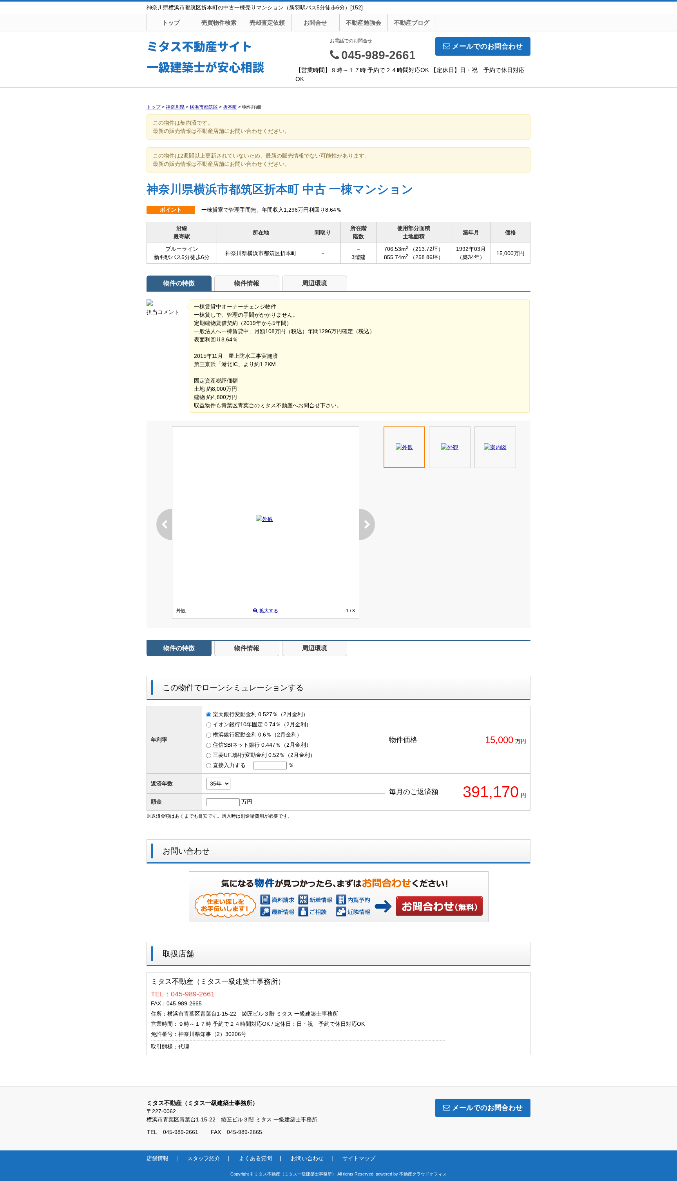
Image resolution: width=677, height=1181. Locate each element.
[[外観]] (264, 519)
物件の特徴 (179, 283)
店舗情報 (157, 1158)
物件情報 (246, 283)
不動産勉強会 (363, 22)
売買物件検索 (219, 22)
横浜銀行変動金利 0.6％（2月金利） (257, 734)
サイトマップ (358, 1158)
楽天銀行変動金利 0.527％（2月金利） (260, 714)
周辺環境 (314, 283)
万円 (246, 801)
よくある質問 (255, 1158)
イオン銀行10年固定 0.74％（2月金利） (262, 724)
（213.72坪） (426, 249)
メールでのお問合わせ (487, 46)
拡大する (268, 610)
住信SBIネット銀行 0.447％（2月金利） (262, 745)
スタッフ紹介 (203, 1158)
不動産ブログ (411, 22)
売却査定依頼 (267, 22)
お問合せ (315, 22)
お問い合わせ (439, 906)
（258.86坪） (426, 257)
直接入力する (229, 765)
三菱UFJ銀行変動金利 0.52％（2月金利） (264, 755)
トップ (171, 22)
